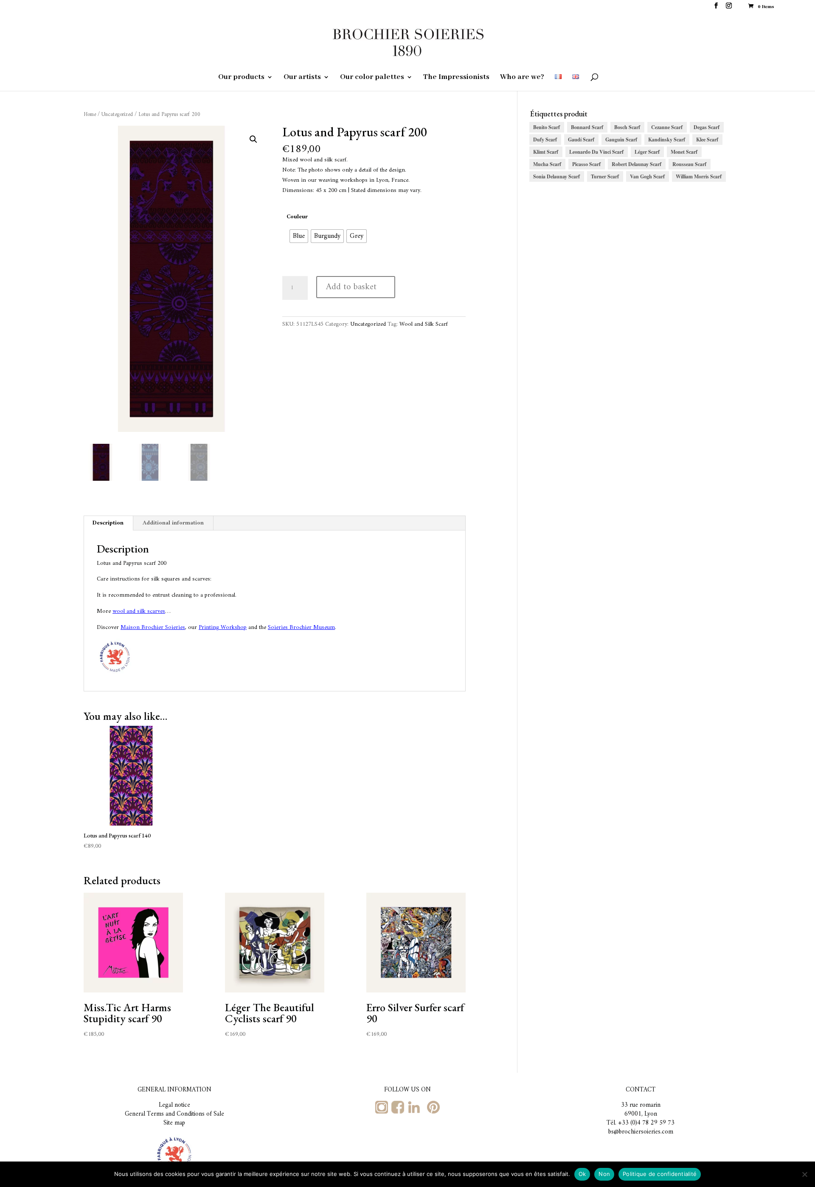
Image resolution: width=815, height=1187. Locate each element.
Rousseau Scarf (689, 164)
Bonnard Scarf (587, 127)
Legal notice (174, 1105)
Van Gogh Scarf (647, 176)
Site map (174, 1123)
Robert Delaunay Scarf (636, 164)
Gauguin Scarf (621, 139)
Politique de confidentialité (660, 1173)
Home (90, 114)
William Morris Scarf (699, 176)
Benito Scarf (546, 127)
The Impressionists (456, 78)
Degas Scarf (706, 127)
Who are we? (522, 78)
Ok (582, 1173)
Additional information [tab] (173, 523)
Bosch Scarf (627, 127)
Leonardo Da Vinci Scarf (596, 151)
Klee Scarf (707, 139)
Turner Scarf (605, 176)
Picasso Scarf (586, 164)
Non (604, 1173)
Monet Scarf (684, 151)
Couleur (297, 216)
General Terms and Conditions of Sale (174, 1114)
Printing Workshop (223, 627)
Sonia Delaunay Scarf (556, 176)
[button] (253, 139)
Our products (241, 78)
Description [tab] (108, 523)
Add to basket (351, 287)
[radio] (299, 236)
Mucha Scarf (547, 164)
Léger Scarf (647, 151)
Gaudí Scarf (581, 139)
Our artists (302, 78)
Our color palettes (372, 78)
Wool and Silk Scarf (423, 324)
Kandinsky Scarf (666, 139)
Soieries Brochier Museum (301, 627)
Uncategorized (117, 114)
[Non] (804, 1174)
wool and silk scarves (138, 611)
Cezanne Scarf (667, 127)
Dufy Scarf (545, 139)
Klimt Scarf (545, 151)
